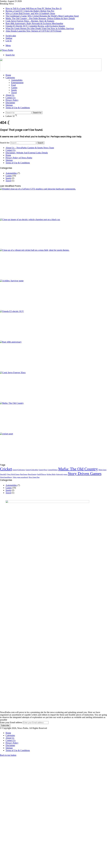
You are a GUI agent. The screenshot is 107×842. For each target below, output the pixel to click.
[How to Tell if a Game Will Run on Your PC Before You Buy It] (53, 203)
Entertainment (17, 82)
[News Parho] (6, 50)
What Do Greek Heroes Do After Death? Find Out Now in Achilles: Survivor (40, 28)
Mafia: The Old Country (78, 469)
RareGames (23, 474)
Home (8, 75)
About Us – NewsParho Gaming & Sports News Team (30, 148)
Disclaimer (10, 102)
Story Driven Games (84, 473)
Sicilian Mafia (51, 474)
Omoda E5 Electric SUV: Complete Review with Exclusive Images (35, 26)
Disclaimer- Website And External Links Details (27, 153)
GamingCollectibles (32, 470)
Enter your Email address (11, 722)
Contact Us (10, 97)
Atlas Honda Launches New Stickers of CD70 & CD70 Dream (33, 31)
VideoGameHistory (6, 477)
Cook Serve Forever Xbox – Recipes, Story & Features (30, 21)
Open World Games (13, 474)
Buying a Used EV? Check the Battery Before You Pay (30, 11)
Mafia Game (102, 470)
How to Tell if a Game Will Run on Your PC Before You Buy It (33, 8)
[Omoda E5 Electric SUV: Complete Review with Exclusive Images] (53, 325)
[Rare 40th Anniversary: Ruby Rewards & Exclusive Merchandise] (53, 356)
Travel (14, 92)
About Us (10, 95)
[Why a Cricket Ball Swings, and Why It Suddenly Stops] (53, 264)
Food (13, 85)
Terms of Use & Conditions (18, 107)
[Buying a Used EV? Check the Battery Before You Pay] (53, 233)
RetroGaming (32, 474)
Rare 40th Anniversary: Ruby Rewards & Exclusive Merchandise (34, 23)
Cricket (6, 469)
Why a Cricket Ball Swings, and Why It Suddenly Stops (30, 13)
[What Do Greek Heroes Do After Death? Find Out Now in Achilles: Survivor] (53, 295)
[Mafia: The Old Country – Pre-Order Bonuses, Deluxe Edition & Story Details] (53, 417)
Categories (10, 77)
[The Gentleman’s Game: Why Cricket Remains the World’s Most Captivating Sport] (53, 448)
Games (14, 87)
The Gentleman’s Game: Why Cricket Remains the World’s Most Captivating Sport (42, 16)
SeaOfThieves (41, 474)
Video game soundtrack (20, 477)
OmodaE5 (3, 474)
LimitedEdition (53, 470)
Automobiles (16, 80)
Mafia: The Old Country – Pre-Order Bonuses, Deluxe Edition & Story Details (40, 18)
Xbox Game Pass (34, 477)
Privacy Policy (12, 100)
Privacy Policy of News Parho (19, 158)
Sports (14, 90)
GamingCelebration (19, 470)
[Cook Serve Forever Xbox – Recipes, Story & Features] (53, 386)
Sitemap (9, 105)
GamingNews (43, 470)
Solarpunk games (61, 474)
